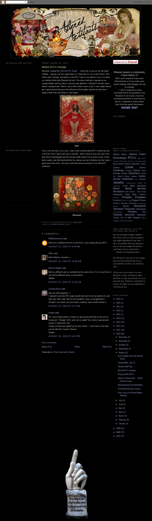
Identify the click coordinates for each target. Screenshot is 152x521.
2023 (118, 299)
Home (77, 347)
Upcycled (129, 214)
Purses (143, 200)
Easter (124, 173)
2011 (118, 330)
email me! (129, 107)
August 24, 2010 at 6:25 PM (64, 336)
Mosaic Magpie (55, 268)
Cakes (143, 164)
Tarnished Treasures (124, 209)
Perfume (116, 197)
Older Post (107, 347)
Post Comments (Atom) (64, 352)
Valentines (141, 215)
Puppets (135, 200)
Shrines (126, 206)
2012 (118, 326)
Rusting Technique (129, 203)
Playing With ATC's (126, 374)
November (123, 341)
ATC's (67, 224)
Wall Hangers (134, 218)
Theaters (132, 211)
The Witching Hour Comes (129, 389)
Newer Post (47, 347)
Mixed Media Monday (129, 188)
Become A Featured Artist (137, 161)
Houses (142, 179)
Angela (51, 313)
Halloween (127, 179)
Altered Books (120, 154)
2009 (118, 428)
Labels (125, 186)
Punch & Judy (126, 200)
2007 (118, 436)
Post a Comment (49, 342)
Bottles (121, 164)
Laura (98, 77)
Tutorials (117, 214)
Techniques (141, 209)
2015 (118, 314)
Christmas (118, 170)
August (122, 352)
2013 (118, 322)
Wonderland (129, 221)
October (122, 345)
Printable (127, 197)
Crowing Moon (55, 289)
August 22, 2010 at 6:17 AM (64, 306)
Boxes (128, 164)
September (124, 349)
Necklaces (118, 191)
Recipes (116, 203)
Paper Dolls (131, 194)
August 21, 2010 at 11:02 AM (65, 282)
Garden (134, 176)
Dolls (144, 170)
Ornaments (118, 194)
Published (117, 200)
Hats (136, 179)
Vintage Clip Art (120, 218)
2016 (118, 310)
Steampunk (140, 206)
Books (115, 164)
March (122, 416)
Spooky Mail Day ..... (127, 366)
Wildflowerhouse (55, 238)
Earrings (116, 173)
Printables (140, 197)
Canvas (116, 167)
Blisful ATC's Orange (127, 370)
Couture (128, 170)
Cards (129, 167)
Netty (51, 253)
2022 (118, 303)
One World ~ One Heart (135, 192)
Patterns (142, 194)
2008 (118, 432)
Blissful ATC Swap (69, 71)
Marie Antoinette (138, 186)
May (121, 408)
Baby (139, 158)
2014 (118, 318)
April (121, 412)
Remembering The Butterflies (130, 385)
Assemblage (119, 158)
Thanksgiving (117, 212)
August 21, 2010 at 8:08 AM (64, 246)
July (121, 400)
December (123, 337)
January (122, 423)
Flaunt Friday (123, 176)
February (123, 420)
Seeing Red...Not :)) (126, 363)
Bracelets (136, 164)
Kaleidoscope (131, 183)
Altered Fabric (57, 224)
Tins (144, 212)
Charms (142, 167)
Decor (137, 170)
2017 (118, 307)
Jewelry (118, 182)
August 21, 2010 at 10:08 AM (65, 261)
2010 (118, 334)
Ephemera (134, 173)
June (121, 404)
